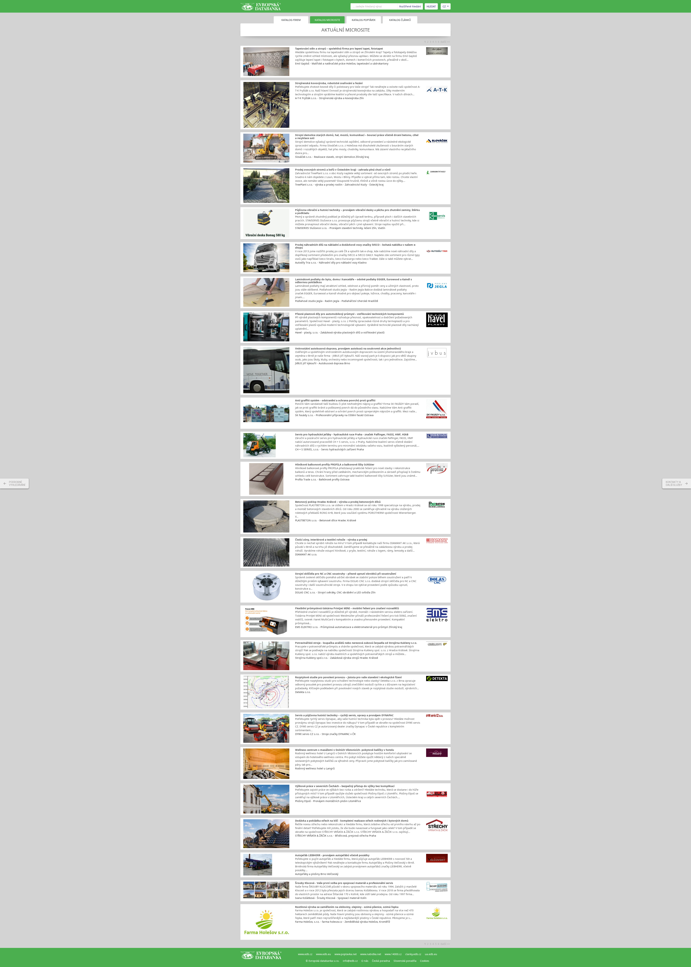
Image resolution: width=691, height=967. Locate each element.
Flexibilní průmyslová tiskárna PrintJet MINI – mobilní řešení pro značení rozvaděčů (347, 608)
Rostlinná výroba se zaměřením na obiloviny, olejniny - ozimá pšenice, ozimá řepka (346, 907)
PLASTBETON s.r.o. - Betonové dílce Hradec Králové (325, 520)
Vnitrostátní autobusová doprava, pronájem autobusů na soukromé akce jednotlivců (348, 348)
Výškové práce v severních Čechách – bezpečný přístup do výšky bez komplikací (344, 786)
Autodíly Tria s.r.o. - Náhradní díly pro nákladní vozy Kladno (331, 262)
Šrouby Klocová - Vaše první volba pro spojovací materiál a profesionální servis (344, 883)
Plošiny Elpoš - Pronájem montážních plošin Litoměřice (328, 801)
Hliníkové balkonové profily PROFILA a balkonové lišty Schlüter (334, 464)
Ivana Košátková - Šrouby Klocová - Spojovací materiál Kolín (331, 898)
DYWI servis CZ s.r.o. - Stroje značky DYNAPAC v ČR (325, 734)
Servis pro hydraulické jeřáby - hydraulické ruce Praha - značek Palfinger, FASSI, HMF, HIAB (351, 434)
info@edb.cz (350, 960)
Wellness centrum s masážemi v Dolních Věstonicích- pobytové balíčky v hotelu (344, 750)
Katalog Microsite (327, 20)
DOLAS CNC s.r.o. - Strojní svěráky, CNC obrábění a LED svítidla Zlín (335, 592)
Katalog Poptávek (364, 20)
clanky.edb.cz (413, 954)
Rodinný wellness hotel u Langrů (315, 768)
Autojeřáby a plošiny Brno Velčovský (316, 874)
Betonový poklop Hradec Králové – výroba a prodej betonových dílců (338, 501)
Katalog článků (400, 20)
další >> (445, 41)
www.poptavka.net (346, 954)
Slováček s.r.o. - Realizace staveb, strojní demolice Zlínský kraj (332, 157)
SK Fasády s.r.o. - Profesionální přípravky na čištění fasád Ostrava (334, 415)
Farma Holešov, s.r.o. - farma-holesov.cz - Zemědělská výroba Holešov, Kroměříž (342, 921)
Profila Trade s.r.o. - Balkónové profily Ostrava (322, 479)
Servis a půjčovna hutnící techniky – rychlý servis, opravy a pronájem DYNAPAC (344, 715)
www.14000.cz (393, 954)
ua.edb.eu (431, 954)
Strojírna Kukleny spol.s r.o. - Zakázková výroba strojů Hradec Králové (336, 657)
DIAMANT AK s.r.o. (306, 554)
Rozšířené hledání (410, 6)
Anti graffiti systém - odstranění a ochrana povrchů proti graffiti (335, 400)
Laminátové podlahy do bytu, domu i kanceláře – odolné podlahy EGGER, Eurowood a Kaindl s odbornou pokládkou (353, 281)
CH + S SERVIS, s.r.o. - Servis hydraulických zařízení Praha (329, 449)
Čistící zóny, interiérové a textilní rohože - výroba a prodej (331, 539)
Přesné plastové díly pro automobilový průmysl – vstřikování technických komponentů (349, 314)
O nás (364, 960)
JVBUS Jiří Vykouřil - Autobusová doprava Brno (322, 363)
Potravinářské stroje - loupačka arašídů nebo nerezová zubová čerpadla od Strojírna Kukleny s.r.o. (356, 643)
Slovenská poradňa (405, 960)
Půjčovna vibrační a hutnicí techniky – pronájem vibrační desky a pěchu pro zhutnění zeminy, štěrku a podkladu (357, 211)
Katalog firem (291, 20)
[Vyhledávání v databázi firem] (260, 957)
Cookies (424, 960)
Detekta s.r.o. (303, 692)
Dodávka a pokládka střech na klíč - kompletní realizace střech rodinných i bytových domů (351, 820)
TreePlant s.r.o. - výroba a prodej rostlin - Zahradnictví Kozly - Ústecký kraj (339, 184)
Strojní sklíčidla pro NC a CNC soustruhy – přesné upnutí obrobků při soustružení (345, 573)
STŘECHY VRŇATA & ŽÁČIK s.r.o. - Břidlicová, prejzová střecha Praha (335, 835)
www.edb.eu (323, 954)
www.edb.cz (305, 954)
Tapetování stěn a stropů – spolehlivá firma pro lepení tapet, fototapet (339, 48)
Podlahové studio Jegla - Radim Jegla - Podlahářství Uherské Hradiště (336, 301)
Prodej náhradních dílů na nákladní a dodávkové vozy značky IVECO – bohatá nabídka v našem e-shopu (355, 246)
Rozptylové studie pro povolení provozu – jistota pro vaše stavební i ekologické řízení (348, 677)
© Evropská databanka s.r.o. (322, 960)
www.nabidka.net (370, 954)
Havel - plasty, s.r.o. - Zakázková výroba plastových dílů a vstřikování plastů (340, 332)
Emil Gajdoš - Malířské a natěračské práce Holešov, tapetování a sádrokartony (341, 63)
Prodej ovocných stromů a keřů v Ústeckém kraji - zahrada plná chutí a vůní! (342, 169)
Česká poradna (381, 960)
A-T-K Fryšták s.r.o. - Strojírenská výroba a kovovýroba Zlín (329, 98)
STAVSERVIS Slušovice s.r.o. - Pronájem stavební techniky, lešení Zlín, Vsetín (340, 228)
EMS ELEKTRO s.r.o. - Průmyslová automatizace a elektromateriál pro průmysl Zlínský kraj (348, 627)
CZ (444, 6)
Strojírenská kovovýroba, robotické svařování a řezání (329, 83)
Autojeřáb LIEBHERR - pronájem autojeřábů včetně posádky (332, 855)
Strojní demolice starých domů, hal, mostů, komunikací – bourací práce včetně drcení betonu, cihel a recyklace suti (356, 136)
